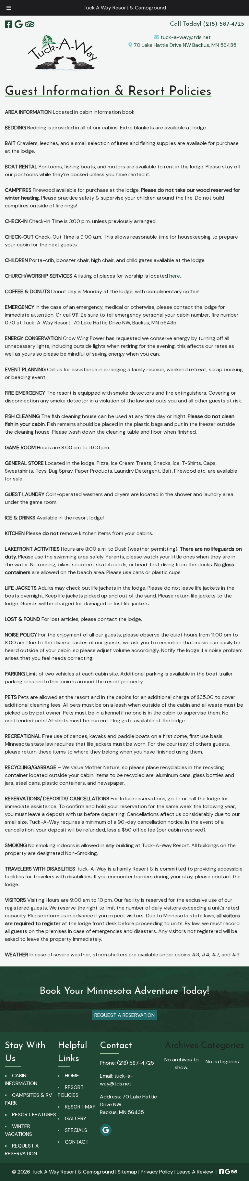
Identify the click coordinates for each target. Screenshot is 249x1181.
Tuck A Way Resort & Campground (124, 7)
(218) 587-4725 (135, 1062)
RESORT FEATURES (34, 1114)
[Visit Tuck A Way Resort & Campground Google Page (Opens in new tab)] (19, 24)
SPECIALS (76, 1130)
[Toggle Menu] (9, 8)
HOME (72, 1075)
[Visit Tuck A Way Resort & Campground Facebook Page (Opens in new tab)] (8, 24)
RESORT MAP (80, 1106)
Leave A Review (195, 1171)
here (174, 275)
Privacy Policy (157, 1171)
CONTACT (77, 1141)
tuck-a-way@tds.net (185, 37)
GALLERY (75, 1118)
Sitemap (127, 1171)
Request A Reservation (124, 1015)
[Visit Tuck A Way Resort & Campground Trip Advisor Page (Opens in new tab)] (29, 24)
